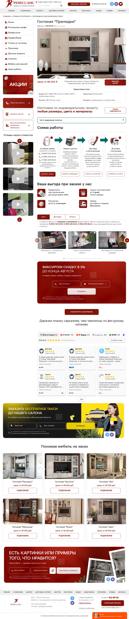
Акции (98, 11)
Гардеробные (14, 38)
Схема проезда (85, 603)
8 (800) (110, 598)
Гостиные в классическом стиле (47, 16)
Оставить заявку (47, 174)
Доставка (57, 217)
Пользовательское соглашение (76, 615)
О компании (25, 11)
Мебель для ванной (17, 64)
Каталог (39, 11)
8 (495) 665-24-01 (99, 1)
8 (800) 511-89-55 (99, 4)
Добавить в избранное (87, 608)
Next (20, 220)
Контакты (122, 11)
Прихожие (13, 48)
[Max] (116, 4)
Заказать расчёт (115, 82)
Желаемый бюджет (96, 284)
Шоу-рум (73, 11)
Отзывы (110, 11)
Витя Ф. (107, 374)
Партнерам (101, 592)
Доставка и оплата (56, 11)
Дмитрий (78, 349)
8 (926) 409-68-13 (99, 7)
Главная (11, 11)
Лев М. (107, 349)
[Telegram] (112, 4)
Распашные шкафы (17, 27)
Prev (20, 141)
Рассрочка (86, 11)
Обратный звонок (113, 603)
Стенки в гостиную (21, 16)
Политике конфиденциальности (54, 298)
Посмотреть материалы (82, 312)
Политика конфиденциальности (52, 615)
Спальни (12, 59)
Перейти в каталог (116, 174)
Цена (43, 217)
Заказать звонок (79, 4)
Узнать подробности (115, 110)
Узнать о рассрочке (93, 174)
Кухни (11, 22)
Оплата (72, 217)
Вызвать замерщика (70, 174)
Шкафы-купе (14, 33)
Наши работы (14, 69)
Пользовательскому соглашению (73, 298)
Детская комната (16, 54)
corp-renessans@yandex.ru (111, 607)
